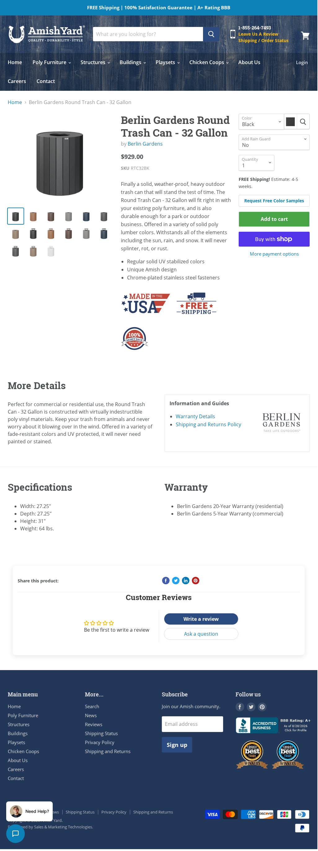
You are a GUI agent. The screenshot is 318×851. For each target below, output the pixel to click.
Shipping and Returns (107, 751)
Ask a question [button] (201, 633)
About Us (249, 62)
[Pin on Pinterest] (195, 580)
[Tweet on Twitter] (175, 580)
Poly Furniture (50, 62)
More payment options (274, 254)
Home (15, 62)
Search (92, 706)
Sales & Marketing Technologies (63, 827)
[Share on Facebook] (166, 580)
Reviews (93, 724)
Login (302, 62)
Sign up (177, 744)
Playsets (166, 62)
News (91, 715)
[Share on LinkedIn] (185, 580)
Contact (46, 81)
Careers (17, 81)
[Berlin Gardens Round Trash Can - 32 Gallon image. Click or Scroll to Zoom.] (60, 158)
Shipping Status (101, 733)
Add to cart (274, 219)
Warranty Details (195, 416)
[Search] (211, 34)
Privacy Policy (99, 742)
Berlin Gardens (145, 143)
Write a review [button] (201, 619)
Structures (94, 62)
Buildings (131, 62)
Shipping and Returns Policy (208, 424)
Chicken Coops (207, 62)
